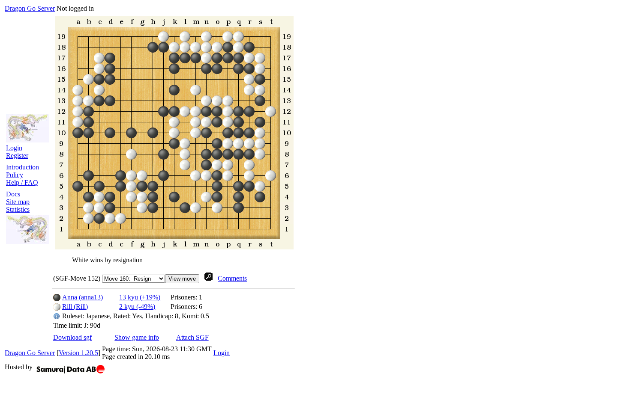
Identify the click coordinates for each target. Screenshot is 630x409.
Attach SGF (192, 337)
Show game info (136, 337)
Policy (14, 174)
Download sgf (72, 337)
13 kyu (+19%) (139, 297)
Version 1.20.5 (78, 352)
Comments (232, 278)
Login (14, 147)
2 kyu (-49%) (137, 306)
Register (17, 155)
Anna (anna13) (82, 297)
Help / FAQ (22, 182)
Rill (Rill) (75, 306)
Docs (13, 194)
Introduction (22, 167)
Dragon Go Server (30, 8)
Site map (18, 201)
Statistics (18, 209)
